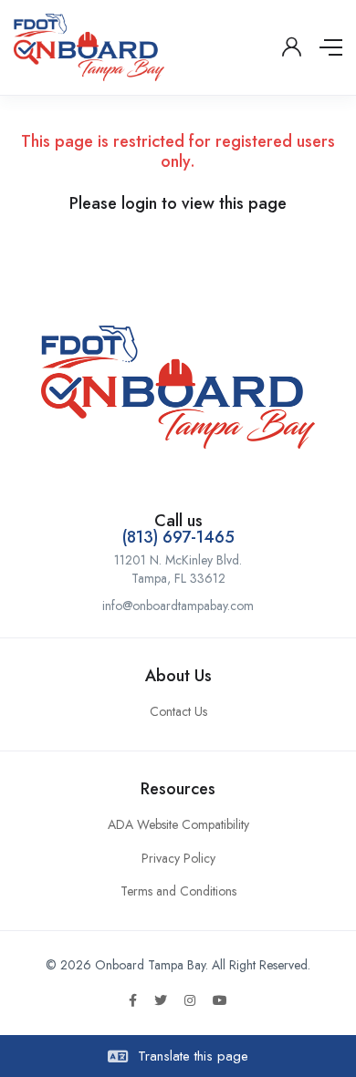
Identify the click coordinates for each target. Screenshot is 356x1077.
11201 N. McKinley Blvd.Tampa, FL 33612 (178, 569)
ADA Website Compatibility (178, 824)
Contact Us (178, 711)
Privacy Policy (178, 858)
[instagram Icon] (189, 1000)
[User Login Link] (291, 47)
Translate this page (190, 1056)
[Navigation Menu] (330, 47)
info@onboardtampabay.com (178, 605)
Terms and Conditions (178, 891)
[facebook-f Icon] (133, 1000)
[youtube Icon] (220, 1000)
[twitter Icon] (160, 1000)
